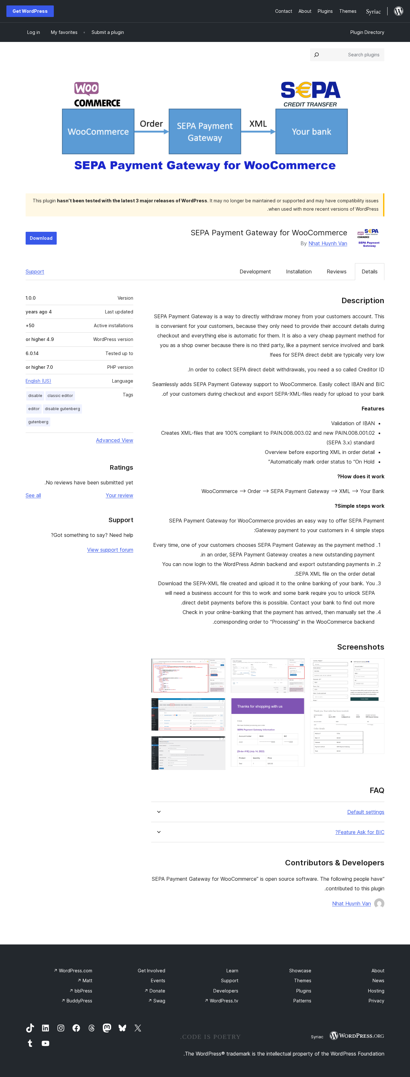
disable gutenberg (62, 408)
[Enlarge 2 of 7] (376, 715)
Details (370, 271)
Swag (156, 1000)
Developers (225, 990)
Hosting (376, 990)
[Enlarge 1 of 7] (376, 667)
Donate (154, 990)
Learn (232, 970)
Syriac (317, 1036)
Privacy (376, 1000)
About (378, 970)
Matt (84, 980)
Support (35, 271)
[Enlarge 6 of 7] (217, 706)
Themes (302, 980)
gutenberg (38, 421)
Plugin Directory (367, 32)
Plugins (303, 990)
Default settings (365, 812)
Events (158, 980)
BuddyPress (76, 1000)
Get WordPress (30, 11)
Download (41, 238)
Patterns (302, 1000)
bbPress (80, 990)
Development (255, 271)
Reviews (337, 271)
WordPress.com (72, 970)
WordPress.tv (221, 1000)
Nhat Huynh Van (327, 243)
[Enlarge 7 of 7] (217, 744)
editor (34, 408)
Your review (119, 495)
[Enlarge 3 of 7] (296, 667)
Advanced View (114, 440)
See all (33, 495)
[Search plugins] (316, 54)
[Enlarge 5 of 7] (217, 667)
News (378, 980)
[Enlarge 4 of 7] (296, 706)
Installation (299, 271)
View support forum (110, 550)
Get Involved (151, 970)
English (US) (38, 381)
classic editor (60, 395)
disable (35, 395)
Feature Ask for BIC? (359, 832)
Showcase (300, 970)
